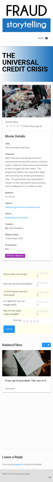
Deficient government (15, 207)
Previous (44, 346)
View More (10, 389)
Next (48, 346)
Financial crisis (33, 207)
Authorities (10, 217)
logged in (19, 464)
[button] (41, 38)
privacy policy (24, 474)
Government (22, 217)
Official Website (15, 255)
